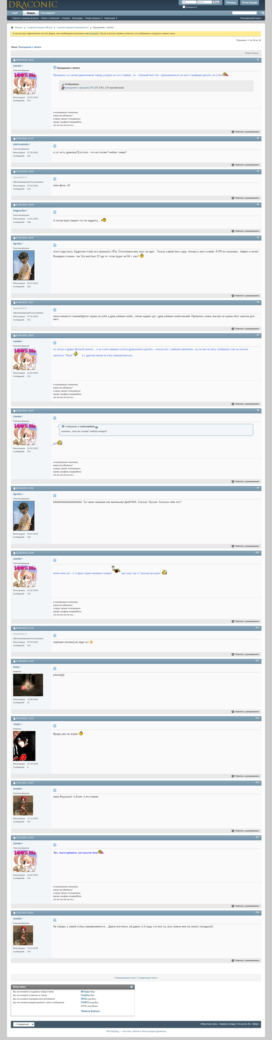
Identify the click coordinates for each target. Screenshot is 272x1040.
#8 (258, 410)
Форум (31, 13)
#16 (257, 912)
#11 (257, 628)
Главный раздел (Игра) (39, 27)
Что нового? (48, 13)
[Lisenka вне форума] (25, 83)
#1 (258, 59)
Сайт (15, 13)
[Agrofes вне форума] (23, 265)
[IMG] (84, 999)
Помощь (231, 2)
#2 (258, 138)
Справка (66, 18)
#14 (257, 782)
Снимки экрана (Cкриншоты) (72, 27)
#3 (258, 171)
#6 (258, 302)
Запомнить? (191, 7)
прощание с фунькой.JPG (79, 87)
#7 (258, 335)
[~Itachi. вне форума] (24, 746)
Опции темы (250, 53)
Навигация (109, 18)
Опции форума (92, 18)
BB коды (85, 991)
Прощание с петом (29, 47)
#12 (257, 661)
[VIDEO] (85, 1002)
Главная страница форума (25, 18)
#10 (257, 552)
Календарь (77, 18)
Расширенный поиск (250, 18)
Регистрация (249, 2)
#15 (257, 837)
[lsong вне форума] (28, 685)
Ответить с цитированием (247, 132)
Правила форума (90, 1011)
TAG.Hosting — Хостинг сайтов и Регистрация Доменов (136, 1031)
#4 (258, 204)
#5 (258, 237)
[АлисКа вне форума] (23, 806)
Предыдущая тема (125, 978)
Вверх (255, 1024)
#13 (257, 718)
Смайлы (85, 995)
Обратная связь (209, 1024)
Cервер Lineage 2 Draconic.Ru (235, 1024)
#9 (258, 488)
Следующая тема (147, 978)
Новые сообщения (50, 18)
